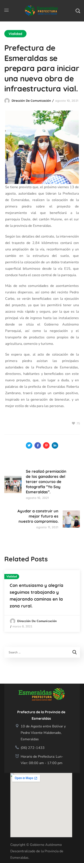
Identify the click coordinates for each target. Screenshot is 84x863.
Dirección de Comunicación (31, 101)
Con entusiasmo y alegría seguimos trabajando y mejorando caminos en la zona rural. (36, 596)
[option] (42, 601)
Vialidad (15, 34)
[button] (78, 10)
